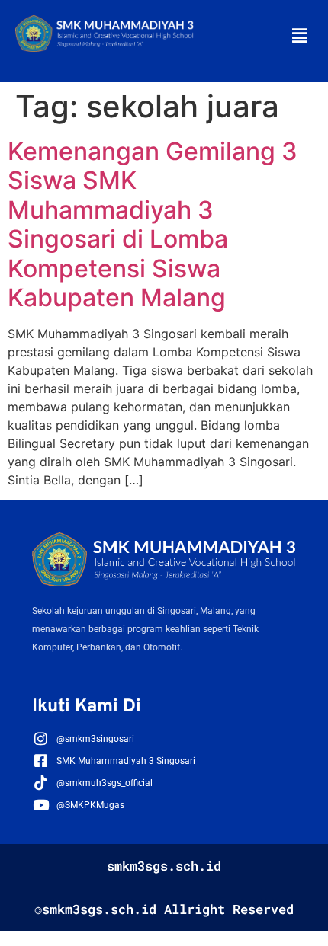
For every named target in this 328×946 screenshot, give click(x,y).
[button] (300, 35)
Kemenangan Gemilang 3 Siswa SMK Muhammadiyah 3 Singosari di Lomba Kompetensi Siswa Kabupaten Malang (152, 224)
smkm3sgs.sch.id (164, 865)
